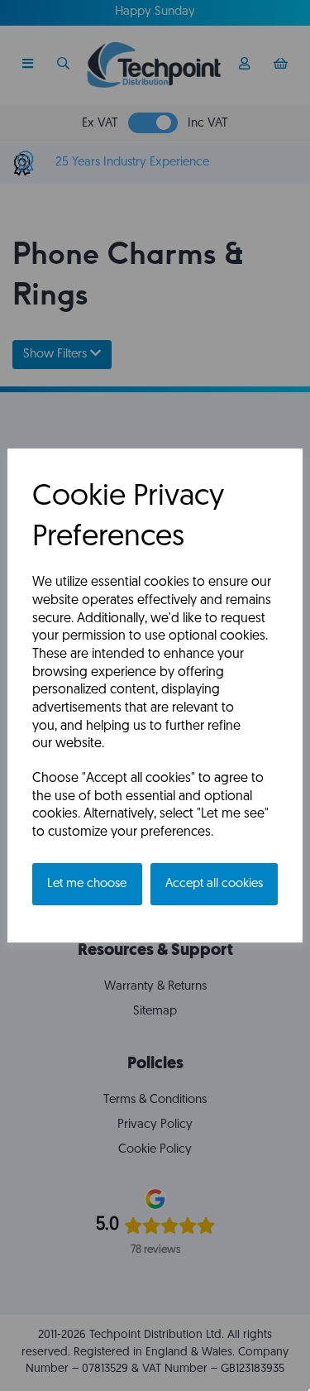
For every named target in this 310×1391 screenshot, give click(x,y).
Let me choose (86, 884)
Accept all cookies (214, 884)
